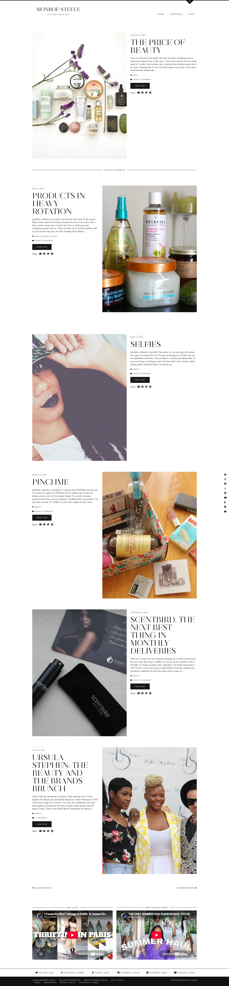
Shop (191, 14)
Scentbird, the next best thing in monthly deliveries (162, 635)
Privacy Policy (67, 982)
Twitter (45, 973)
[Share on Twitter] (146, 92)
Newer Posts (186, 888)
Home (161, 14)
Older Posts (42, 888)
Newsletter (50, 982)
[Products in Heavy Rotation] (149, 248)
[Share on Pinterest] (150, 92)
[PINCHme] (149, 535)
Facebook (130, 973)
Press (37, 982)
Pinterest (158, 973)
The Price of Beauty (157, 46)
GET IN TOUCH (117, 980)
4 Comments (40, 818)
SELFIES (145, 344)
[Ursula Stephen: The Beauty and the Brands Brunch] (149, 810)
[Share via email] (139, 92)
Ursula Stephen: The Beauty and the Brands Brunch (60, 773)
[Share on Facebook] (142, 92)
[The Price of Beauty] (79, 95)
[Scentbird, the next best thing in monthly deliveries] (79, 672)
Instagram (73, 973)
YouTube (186, 973)
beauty (136, 369)
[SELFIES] (79, 397)
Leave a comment (141, 79)
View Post (140, 86)
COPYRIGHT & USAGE (89, 982)
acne (135, 75)
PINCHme (50, 482)
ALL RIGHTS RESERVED (70, 980)
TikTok (101, 973)
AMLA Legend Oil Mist (45, 236)
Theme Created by (184, 980)
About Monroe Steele (95, 980)
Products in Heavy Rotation (58, 203)
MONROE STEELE (58, 9)
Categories (176, 14)
